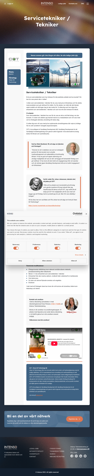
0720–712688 (55, 304)
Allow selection (47, 261)
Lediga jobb (62, 3)
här (76, 55)
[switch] (36, 248)
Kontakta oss (73, 3)
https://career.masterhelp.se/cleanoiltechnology (44, 206)
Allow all (74, 261)
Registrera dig (73, 419)
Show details (79, 255)
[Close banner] (86, 213)
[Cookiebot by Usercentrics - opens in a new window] (74, 213)
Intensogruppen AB (83, 449)
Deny (20, 261)
